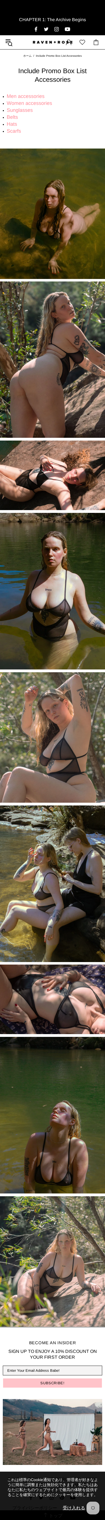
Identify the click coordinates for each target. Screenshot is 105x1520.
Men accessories (26, 96)
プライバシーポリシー (34, 1508)
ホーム (27, 55)
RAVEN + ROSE (53, 42)
